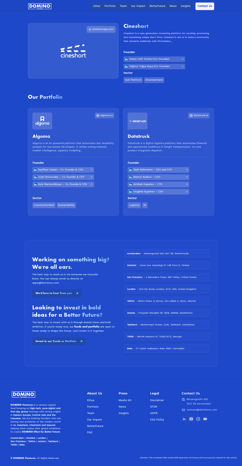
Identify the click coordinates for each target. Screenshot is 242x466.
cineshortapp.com (102, 29)
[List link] (200, 410)
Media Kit (125, 400)
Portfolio (93, 406)
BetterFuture (95, 426)
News (122, 406)
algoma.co (106, 115)
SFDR (153, 406)
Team (90, 413)
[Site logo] (40, 6)
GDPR (154, 413)
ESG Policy (157, 419)
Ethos (90, 400)
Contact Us (205, 6)
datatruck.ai (201, 115)
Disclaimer (157, 400)
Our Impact (94, 419)
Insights (124, 413)
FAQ (89, 432)
